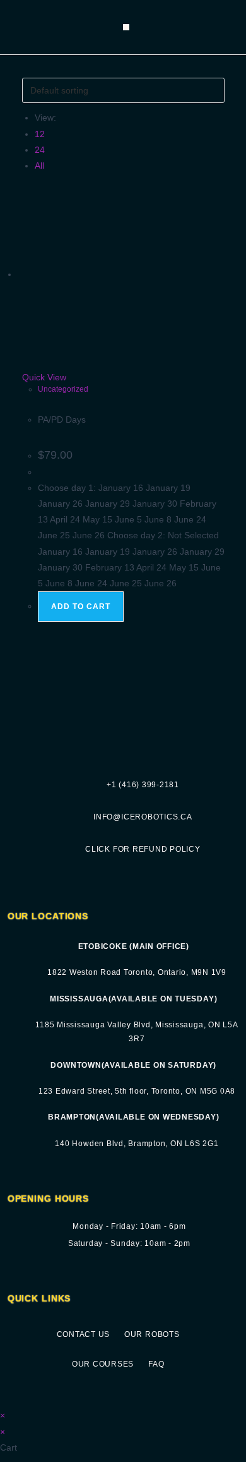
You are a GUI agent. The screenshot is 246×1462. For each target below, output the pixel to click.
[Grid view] (25, 69)
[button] (126, 27)
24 (40, 150)
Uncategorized (63, 389)
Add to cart (80, 606)
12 (40, 134)
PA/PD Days (62, 419)
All (39, 165)
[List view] (32, 69)
